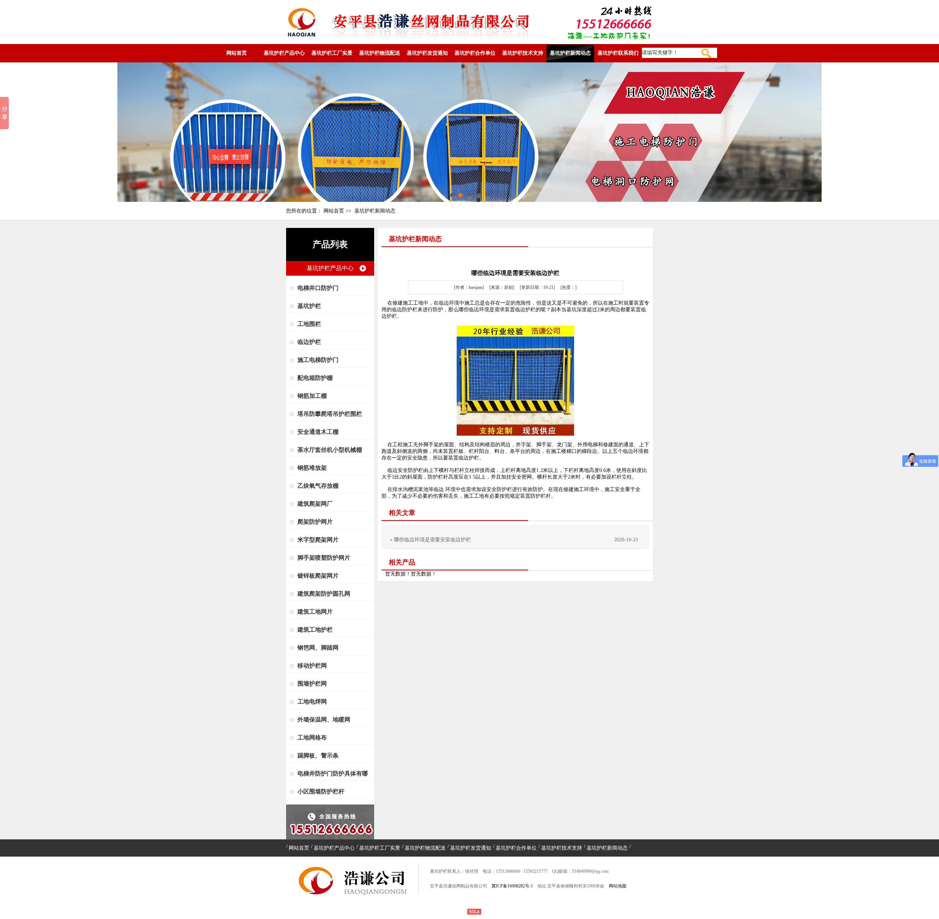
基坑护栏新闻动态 (570, 53)
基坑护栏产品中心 (284, 53)
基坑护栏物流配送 (379, 53)
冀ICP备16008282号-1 (512, 886)
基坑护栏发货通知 (427, 53)
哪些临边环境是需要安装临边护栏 (432, 539)
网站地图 (617, 886)
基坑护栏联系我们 (618, 53)
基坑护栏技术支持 (522, 53)
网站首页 (236, 53)
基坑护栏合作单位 (475, 53)
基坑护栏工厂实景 (331, 53)
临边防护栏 (404, 309)
